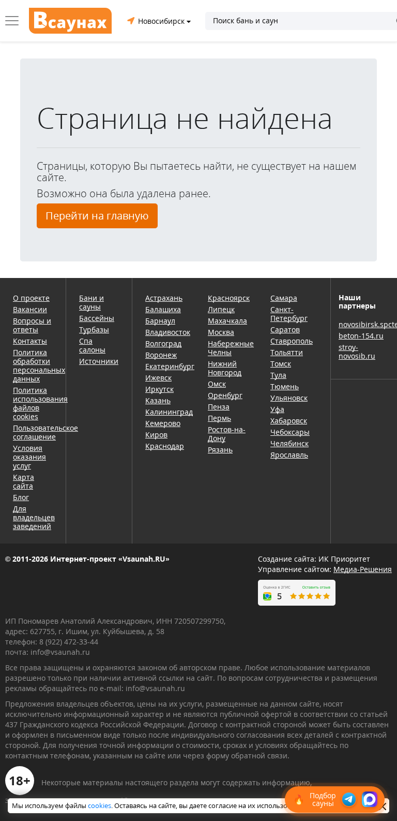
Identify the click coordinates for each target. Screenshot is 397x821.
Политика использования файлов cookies (33, 403)
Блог (21, 497)
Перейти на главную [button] (97, 216)
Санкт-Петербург (289, 313)
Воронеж (161, 354)
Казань (158, 400)
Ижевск (158, 377)
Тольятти (286, 352)
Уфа (277, 409)
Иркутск (159, 389)
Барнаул (160, 320)
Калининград (168, 411)
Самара (283, 298)
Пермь (219, 418)
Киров (156, 434)
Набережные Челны (231, 348)
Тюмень (284, 386)
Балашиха (163, 309)
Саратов (285, 329)
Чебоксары (290, 432)
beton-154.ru (361, 335)
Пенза (219, 406)
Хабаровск (288, 420)
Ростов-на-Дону (227, 434)
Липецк (221, 309)
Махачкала (227, 320)
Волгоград (163, 343)
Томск (280, 363)
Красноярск (229, 298)
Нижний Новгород (224, 368)
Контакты (30, 340)
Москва (221, 332)
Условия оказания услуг (29, 457)
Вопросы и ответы (32, 325)
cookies (99, 805)
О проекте (31, 298)
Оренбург (225, 395)
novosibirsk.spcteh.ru (364, 324)
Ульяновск (289, 397)
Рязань (220, 449)
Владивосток (167, 332)
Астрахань (163, 298)
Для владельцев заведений (33, 517)
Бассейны (96, 318)
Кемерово (162, 423)
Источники (98, 361)
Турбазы (94, 329)
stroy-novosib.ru (357, 351)
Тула (278, 375)
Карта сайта (23, 481)
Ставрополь (291, 340)
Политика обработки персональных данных (33, 365)
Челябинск (289, 443)
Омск (217, 383)
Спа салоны (92, 345)
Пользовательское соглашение (33, 432)
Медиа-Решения (362, 569)
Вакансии (30, 309)
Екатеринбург (168, 366)
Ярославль (289, 454)
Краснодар (164, 446)
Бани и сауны (91, 302)
